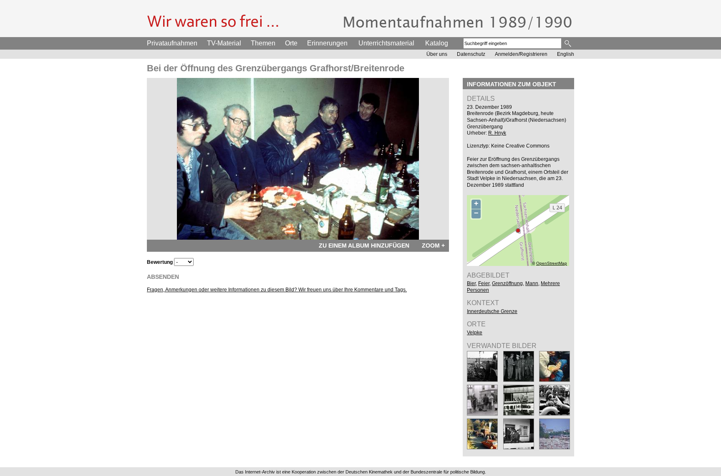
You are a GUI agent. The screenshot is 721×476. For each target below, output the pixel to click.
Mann (531, 283)
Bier (471, 283)
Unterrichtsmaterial (386, 43)
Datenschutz (471, 54)
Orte (291, 43)
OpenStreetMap (551, 263)
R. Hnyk (497, 133)
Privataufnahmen (172, 43)
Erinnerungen (327, 43)
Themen (263, 43)
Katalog (436, 43)
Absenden (163, 276)
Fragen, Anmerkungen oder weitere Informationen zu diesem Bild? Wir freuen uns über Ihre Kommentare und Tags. (277, 290)
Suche (568, 43)
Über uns (436, 54)
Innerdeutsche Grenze (492, 311)
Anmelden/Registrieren (521, 54)
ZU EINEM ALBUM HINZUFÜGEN (364, 245)
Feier (483, 283)
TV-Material (224, 43)
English (565, 54)
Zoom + (433, 245)
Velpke (474, 333)
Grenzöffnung (507, 283)
